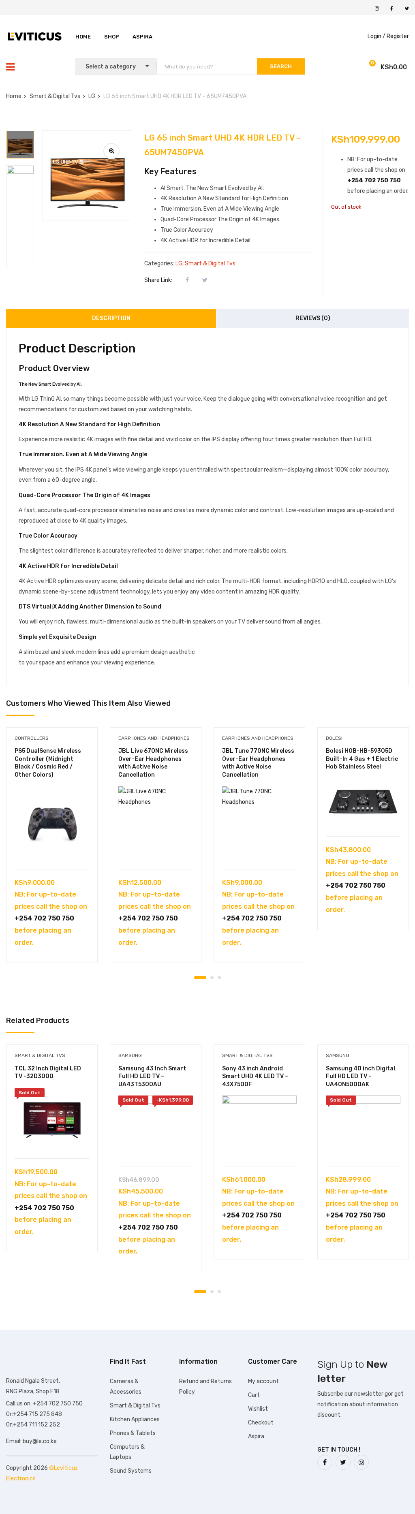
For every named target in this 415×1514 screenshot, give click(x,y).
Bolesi (334, 738)
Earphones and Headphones (154, 738)
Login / (376, 36)
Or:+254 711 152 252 (33, 1424)
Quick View (52, 849)
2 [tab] (212, 977)
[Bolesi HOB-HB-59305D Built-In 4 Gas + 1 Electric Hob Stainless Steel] (363, 803)
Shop (111, 37)
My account (263, 1381)
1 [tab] (200, 977)
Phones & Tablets (133, 1433)
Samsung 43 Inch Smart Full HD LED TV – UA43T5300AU (152, 1076)
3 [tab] (219, 977)
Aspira (142, 37)
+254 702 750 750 (374, 180)
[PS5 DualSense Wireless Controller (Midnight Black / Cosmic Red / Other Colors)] (52, 823)
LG (91, 96)
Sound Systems (131, 1470)
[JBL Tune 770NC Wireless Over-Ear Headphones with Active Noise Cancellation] (259, 823)
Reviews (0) (312, 318)
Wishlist (258, 1408)
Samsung (130, 1055)
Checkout (261, 1422)
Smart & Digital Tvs (55, 96)
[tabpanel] (52, 851)
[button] (371, 67)
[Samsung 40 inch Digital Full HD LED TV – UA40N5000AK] (363, 1126)
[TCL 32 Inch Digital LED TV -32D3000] (52, 1119)
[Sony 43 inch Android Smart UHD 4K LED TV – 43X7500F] (259, 1126)
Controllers (32, 738)
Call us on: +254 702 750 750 (44, 1403)
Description (111, 318)
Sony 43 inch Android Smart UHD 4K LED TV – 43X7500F (255, 1076)
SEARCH (281, 66)
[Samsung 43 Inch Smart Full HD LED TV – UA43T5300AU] (155, 1126)
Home (83, 37)
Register (398, 36)
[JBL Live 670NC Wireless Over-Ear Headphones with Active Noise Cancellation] (155, 823)
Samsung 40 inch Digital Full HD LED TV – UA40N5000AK (360, 1076)
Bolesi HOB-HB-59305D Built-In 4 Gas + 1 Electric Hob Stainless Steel (362, 758)
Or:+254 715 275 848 (34, 1414)
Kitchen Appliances (135, 1419)
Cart (254, 1395)
